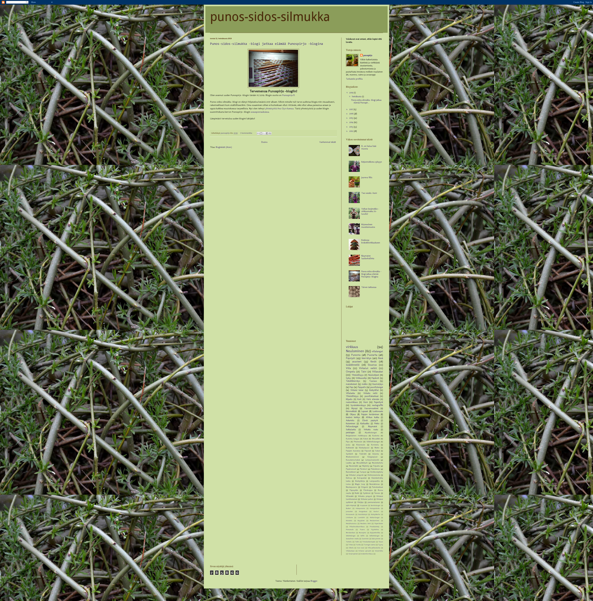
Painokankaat (377, 487)
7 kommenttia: (246, 133)
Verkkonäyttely (376, 472)
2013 (351, 126)
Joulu (348, 445)
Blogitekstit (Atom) (224, 147)
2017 (351, 109)
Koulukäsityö (362, 514)
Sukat (377, 451)
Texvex (377, 493)
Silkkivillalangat (373, 441)
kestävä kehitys (353, 417)
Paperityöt (378, 402)
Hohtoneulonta (374, 475)
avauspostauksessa (259, 111)
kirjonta (375, 454)
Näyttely (365, 466)
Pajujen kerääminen (370, 414)
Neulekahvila (377, 463)
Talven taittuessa (368, 287)
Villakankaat (350, 551)
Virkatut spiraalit (364, 551)
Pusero (362, 529)
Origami (364, 487)
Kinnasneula (350, 514)
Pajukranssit (351, 469)
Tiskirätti (362, 454)
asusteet (357, 361)
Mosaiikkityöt (362, 463)
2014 (351, 122)
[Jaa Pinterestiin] (269, 133)
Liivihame (349, 517)
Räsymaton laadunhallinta (367, 257)
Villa (348, 368)
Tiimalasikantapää (368, 542)
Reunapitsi (362, 532)
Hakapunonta (360, 508)
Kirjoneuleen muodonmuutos (368, 225)
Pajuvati (368, 451)
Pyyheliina (375, 529)
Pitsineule (358, 441)
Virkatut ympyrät (356, 475)
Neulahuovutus (351, 523)
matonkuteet (351, 384)
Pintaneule (349, 529)
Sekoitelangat (350, 536)
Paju (351, 387)
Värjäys (360, 502)
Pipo (348, 441)
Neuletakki (353, 466)
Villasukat (377, 371)
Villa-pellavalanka (374, 548)
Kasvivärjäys (377, 384)
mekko (365, 384)
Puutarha (372, 354)
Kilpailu (349, 399)
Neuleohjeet (373, 375)
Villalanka (350, 393)
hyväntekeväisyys (358, 405)
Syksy (348, 378)
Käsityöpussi (364, 447)
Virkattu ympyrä (365, 496)
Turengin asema (369, 545)
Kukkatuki (350, 447)
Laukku (349, 463)
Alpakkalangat (371, 432)
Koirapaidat (362, 478)
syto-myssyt (351, 505)
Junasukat (349, 511)
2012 (351, 131)
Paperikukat (378, 523)
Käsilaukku (364, 423)
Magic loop (360, 484)
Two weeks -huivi (369, 193)
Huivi (365, 402)
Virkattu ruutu (371, 429)
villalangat (377, 351)
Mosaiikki (376, 438)
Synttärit (349, 454)
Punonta (355, 354)
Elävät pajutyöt (370, 420)
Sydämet (366, 493)
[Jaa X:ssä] (264, 133)
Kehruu (349, 478)
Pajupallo (362, 387)
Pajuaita (376, 466)
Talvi (363, 371)
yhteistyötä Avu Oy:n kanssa (279, 108)
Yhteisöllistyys (352, 396)
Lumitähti (361, 517)
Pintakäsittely (374, 526)
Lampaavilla (375, 481)
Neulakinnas (374, 484)
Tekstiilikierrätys (353, 381)
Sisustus (372, 364)
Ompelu (350, 371)
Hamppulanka (375, 508)
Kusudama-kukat (353, 460)
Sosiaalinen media (352, 538)
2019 (351, 92)
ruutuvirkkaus (352, 402)
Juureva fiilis (366, 177)
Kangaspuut (372, 457)
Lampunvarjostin (372, 460)
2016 (351, 113)
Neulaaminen (374, 520)
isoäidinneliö (353, 364)
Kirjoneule (360, 445)
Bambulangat (375, 505)
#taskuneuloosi (352, 457)
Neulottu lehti (365, 523)
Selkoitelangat (374, 536)
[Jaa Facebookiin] (267, 133)
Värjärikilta (379, 551)
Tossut (381, 542)
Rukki (357, 493)
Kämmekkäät (351, 411)
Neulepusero (351, 487)
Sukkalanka (351, 429)
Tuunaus (373, 381)
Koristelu (375, 445)
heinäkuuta (357, 96)
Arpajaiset (363, 505)
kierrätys (366, 358)
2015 (351, 118)
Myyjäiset (361, 520)
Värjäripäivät (353, 554)
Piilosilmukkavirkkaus (357, 526)
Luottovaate (378, 411)
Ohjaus (353, 414)
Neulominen (355, 351)
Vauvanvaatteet (371, 408)
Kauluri (376, 511)
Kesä (380, 358)
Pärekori (363, 469)
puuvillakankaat (372, 396)
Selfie (362, 536)
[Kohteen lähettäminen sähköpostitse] (258, 133)
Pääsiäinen (375, 469)
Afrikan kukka (372, 417)
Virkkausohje (361, 378)
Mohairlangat (375, 517)
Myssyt (354, 408)
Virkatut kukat (356, 390)
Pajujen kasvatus (353, 451)
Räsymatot (372, 426)
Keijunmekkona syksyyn (371, 162)
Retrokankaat (350, 532)
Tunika (358, 545)
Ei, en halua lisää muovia (368, 147)
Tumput (363, 472)
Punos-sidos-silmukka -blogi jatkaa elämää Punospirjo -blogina (266, 44)
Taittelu (349, 542)
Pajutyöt (350, 358)
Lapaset (364, 411)
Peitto (376, 423)
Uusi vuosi (360, 548)
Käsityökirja (360, 481)
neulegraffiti (377, 405)
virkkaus (352, 347)
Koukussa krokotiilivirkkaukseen (370, 241)
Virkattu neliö (370, 393)
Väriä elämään (372, 399)
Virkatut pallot (367, 499)
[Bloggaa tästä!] (261, 133)
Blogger (314, 581)
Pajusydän (354, 490)
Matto (376, 447)
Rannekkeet (351, 472)
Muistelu (349, 520)
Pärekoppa (368, 490)
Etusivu (264, 142)
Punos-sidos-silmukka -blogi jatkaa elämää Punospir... (366, 101)
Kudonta (375, 435)
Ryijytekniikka (375, 532)
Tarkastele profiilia (354, 79)
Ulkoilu (351, 548)
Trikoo (350, 545)
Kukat (365, 438)
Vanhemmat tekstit (327, 142)
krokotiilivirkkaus (367, 554)
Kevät (373, 361)
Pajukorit (375, 378)
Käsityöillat (374, 390)
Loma (348, 484)
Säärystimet (376, 538)
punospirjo (367, 55)
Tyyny (380, 545)
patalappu (350, 432)
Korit (359, 399)
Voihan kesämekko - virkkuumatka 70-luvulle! (370, 211)
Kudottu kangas (352, 438)
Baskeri (348, 508)
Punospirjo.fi (288, 95)
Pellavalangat (352, 426)
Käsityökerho (375, 514)
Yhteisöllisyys (358, 375)
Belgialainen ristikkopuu (356, 435)
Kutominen (350, 423)
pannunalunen (374, 502)
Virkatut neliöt (368, 368)
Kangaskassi (363, 511)
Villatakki (350, 496)
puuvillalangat (376, 387)
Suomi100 (365, 538)
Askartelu (350, 420)
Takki (357, 542)
